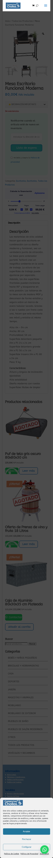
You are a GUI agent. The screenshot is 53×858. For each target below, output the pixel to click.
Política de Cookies (11, 854)
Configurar (26, 847)
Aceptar (26, 831)
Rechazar (26, 839)
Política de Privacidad (29, 854)
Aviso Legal (44, 854)
